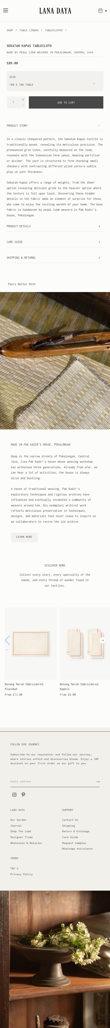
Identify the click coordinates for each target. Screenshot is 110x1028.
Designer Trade (21, 837)
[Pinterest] (23, 794)
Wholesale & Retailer (26, 843)
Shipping (68, 825)
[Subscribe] (98, 781)
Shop (10, 30)
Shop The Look (20, 831)
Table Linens (29, 30)
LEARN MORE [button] (24, 536)
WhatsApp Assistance (77, 848)
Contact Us (70, 819)
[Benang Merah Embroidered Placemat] (31, 643)
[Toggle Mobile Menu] (9, 11)
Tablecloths (54, 30)
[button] (102, 640)
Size (12, 76)
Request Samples (74, 843)
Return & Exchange (75, 831)
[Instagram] (14, 794)
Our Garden (18, 819)
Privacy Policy (21, 874)
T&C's (14, 868)
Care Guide (70, 837)
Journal (16, 825)
